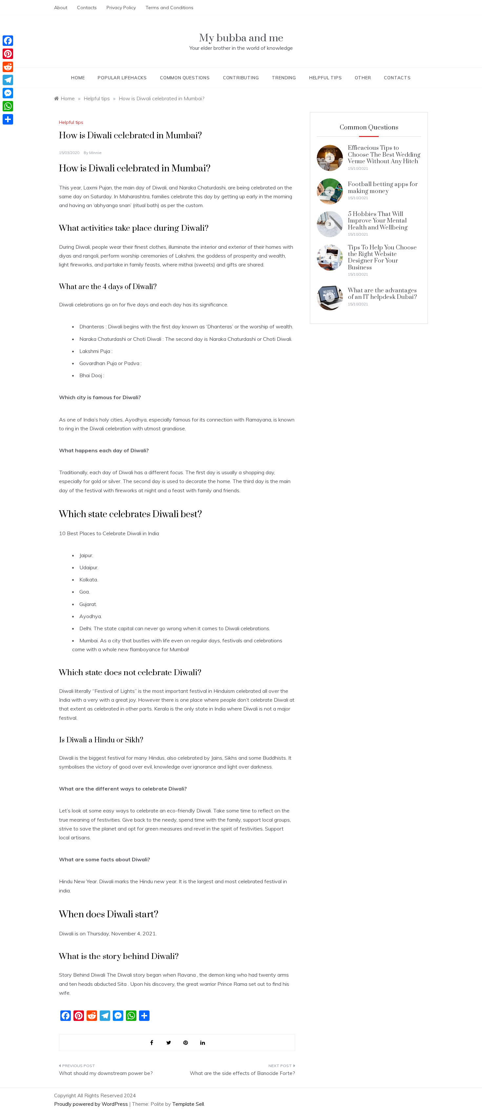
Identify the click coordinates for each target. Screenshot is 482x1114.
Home (78, 77)
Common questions (185, 77)
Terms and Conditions (169, 7)
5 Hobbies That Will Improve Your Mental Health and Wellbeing (378, 220)
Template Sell (188, 1104)
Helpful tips (325, 77)
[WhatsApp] (7, 106)
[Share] (7, 119)
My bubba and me (241, 38)
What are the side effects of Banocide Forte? (242, 1073)
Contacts (87, 7)
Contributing (241, 77)
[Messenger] (7, 93)
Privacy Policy (121, 7)
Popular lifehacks (122, 77)
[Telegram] (7, 80)
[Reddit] (7, 66)
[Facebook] (7, 40)
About (60, 7)
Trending (284, 77)
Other (363, 77)
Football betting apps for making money (383, 188)
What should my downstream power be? (106, 1073)
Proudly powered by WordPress (91, 1104)
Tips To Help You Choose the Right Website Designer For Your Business (382, 257)
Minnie (95, 152)
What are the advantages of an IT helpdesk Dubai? (382, 294)
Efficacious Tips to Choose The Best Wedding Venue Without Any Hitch (384, 154)
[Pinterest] (7, 53)
